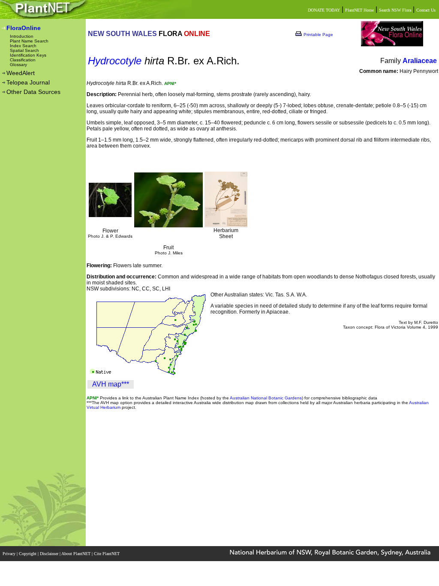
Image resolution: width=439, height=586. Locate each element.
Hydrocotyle (114, 60)
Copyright (28, 553)
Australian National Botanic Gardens (266, 398)
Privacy (10, 553)
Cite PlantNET (107, 553)
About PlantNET (76, 553)
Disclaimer (50, 553)
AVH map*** (110, 384)
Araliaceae (420, 60)
